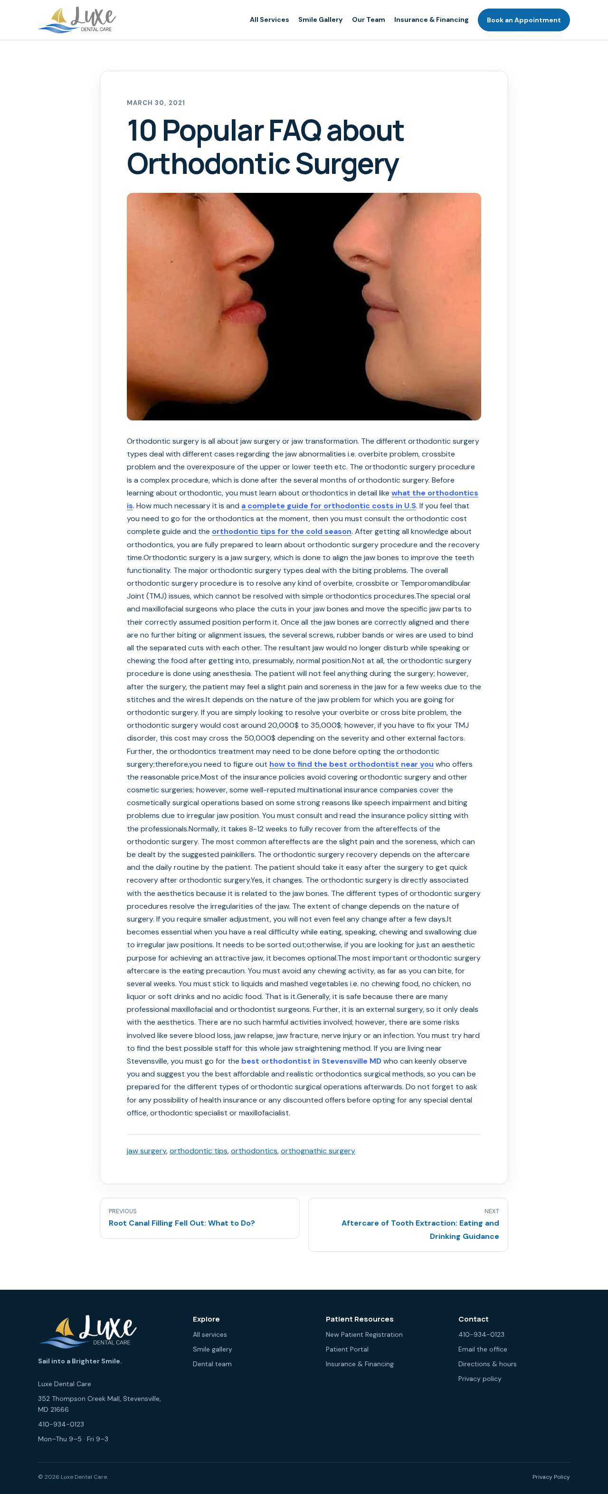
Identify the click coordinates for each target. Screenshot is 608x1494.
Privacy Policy (551, 1477)
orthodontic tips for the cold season (282, 531)
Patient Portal (347, 1349)
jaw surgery (146, 1151)
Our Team (368, 19)
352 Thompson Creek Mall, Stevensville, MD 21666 (99, 1404)
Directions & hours (487, 1364)
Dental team (212, 1364)
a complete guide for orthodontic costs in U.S (328, 506)
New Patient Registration (364, 1334)
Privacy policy (480, 1378)
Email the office (482, 1349)
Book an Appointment (524, 20)
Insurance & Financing (431, 19)
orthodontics (254, 1151)
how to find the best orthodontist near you (351, 764)
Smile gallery (212, 1349)
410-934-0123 (61, 1424)
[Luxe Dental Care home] (77, 20)
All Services (269, 19)
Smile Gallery (320, 19)
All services (210, 1334)
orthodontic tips (199, 1151)
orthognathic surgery (318, 1151)
